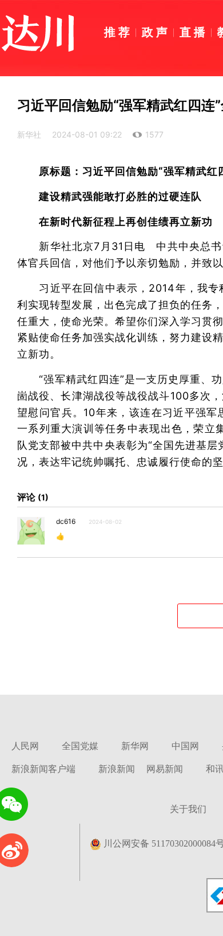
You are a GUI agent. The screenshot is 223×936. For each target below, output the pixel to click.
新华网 (135, 746)
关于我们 (188, 809)
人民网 (25, 746)
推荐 (118, 31)
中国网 (185, 746)
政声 (156, 31)
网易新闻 (164, 769)
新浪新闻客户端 (43, 769)
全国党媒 (80, 746)
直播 (194, 31)
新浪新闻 (116, 769)
